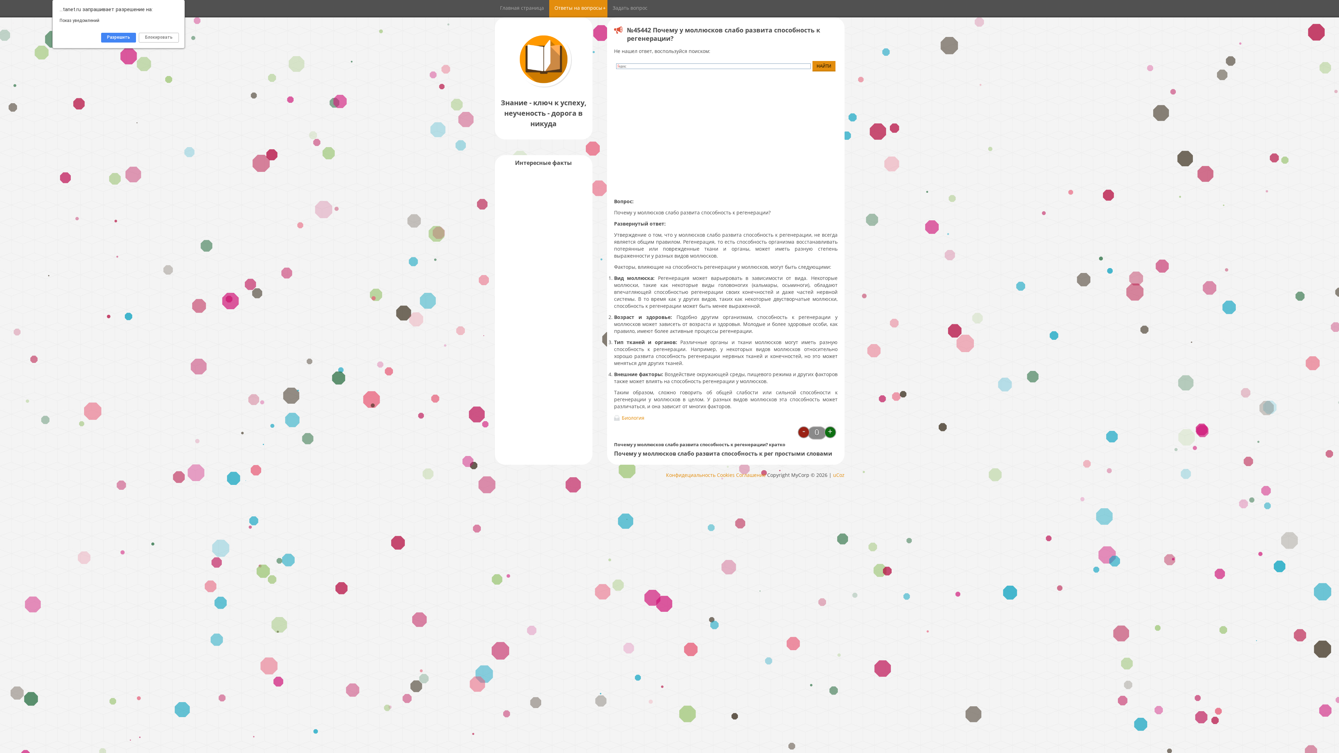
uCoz (839, 475)
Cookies (726, 475)
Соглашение (751, 475)
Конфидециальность (691, 475)
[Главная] (543, 87)
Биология (633, 417)
